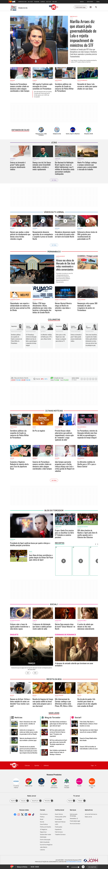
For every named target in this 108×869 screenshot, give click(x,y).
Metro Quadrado (44, 842)
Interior (81, 801)
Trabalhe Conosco (60, 834)
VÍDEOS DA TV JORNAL (54, 212)
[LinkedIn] (26, 814)
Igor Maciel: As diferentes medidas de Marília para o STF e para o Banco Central (84, 61)
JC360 (54, 142)
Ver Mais (54, 180)
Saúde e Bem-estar (45, 834)
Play (83, 866)
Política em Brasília (45, 827)
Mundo (42, 822)
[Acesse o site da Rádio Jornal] (12, 867)
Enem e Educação (45, 839)
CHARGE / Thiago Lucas (87, 256)
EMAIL (98, 1)
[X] (22, 814)
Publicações (58, 827)
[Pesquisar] (96, 7)
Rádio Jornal (88, 817)
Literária (42, 850)
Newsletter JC (74, 818)
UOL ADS (54, 1)
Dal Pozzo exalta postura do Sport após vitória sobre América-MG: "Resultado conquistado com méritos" (58, 743)
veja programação (92, 867)
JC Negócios (43, 829)
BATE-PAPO (90, 1)
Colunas (27, 765)
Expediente (58, 829)
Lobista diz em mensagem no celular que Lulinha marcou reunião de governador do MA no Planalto (29, 732)
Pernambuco (44, 814)
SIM (28, 673)
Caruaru (24, 801)
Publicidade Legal (75, 821)
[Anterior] (95, 544)
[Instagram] (18, 814)
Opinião (36, 765)
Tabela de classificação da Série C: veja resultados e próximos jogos (28, 739)
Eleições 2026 (88, 133)
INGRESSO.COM (22, 1)
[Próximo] (97, 544)
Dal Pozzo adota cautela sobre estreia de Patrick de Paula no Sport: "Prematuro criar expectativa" (57, 733)
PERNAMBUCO (54, 251)
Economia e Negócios (46, 844)
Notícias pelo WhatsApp (73, 815)
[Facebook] (15, 814)
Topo (92, 765)
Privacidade (58, 819)
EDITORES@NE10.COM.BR (73, 862)
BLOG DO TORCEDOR (54, 510)
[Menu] (91, 7)
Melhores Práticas (60, 822)
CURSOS (42, 1)
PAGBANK (36, 1)
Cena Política (44, 824)
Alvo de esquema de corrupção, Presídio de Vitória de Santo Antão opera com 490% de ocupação (43, 94)
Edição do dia (57, 133)
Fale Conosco (59, 832)
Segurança (43, 832)
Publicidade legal (80, 7)
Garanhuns (36, 801)
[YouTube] (29, 814)
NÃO (35, 673)
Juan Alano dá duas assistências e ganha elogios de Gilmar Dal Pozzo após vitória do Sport (58, 724)
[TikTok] (33, 814)
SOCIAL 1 (54, 604)
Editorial (46, 765)
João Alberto (43, 847)
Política (42, 817)
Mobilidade (43, 837)
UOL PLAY (48, 1)
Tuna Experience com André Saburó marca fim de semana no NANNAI (89, 731)
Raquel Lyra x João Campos (41, 134)
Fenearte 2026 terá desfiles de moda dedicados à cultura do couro (89, 748)
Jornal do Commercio (91, 814)
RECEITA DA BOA (54, 679)
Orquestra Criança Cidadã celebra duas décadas (88, 739)
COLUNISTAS (54, 319)
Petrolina (48, 801)
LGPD (56, 824)
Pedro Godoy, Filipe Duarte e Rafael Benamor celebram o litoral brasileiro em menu (88, 724)
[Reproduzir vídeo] (63, 561)
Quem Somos (59, 814)
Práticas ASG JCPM (60, 817)
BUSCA (82, 1)
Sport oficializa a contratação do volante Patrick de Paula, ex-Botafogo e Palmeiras (58, 752)
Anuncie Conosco (75, 823)
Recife (14, 801)
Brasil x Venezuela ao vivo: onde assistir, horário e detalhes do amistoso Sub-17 (28, 724)
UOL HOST (30, 1)
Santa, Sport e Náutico (73, 133)
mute (68, 867)
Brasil (41, 819)
